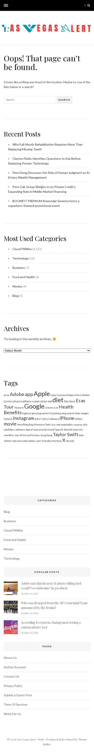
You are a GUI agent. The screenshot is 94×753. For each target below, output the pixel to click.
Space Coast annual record (40, 429)
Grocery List (51, 407)
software (20, 429)
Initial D (8, 418)
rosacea (78, 424)
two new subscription (23, 440)
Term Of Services (16, 704)
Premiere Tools (42, 424)
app (29, 394)
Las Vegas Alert (26, 739)
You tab (70, 440)
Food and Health (23, 277)
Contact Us (11, 676)
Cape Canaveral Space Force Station (70, 395)
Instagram (23, 418)
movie (10, 424)
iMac (77, 413)
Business (18, 267)
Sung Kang (46, 435)
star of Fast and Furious (27, 435)
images (85, 413)
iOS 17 (38, 418)
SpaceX (59, 429)
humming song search (62, 413)
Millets (79, 418)
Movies (17, 286)
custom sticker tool (42, 401)
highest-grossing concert (36, 413)
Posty (41, 739)
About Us (10, 658)
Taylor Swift (65, 434)
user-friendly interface (49, 440)
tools (81, 435)
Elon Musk (69, 401)
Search (64, 99)
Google (34, 406)
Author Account (15, 667)
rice (53, 424)
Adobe (17, 394)
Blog (15, 296)
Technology (20, 258)
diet (57, 400)
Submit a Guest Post (18, 695)
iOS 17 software (50, 418)
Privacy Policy (13, 686)
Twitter (8, 440)
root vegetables (64, 424)
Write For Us (12, 714)
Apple (42, 393)
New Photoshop (25, 424)
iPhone (67, 418)
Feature (19, 407)
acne (6, 395)
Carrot (7, 401)
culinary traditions (21, 401)
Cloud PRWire (22, 249)
